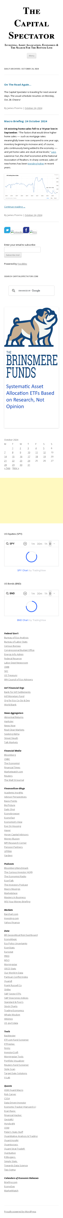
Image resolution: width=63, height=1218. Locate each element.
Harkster (8, 721)
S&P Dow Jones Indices (16, 997)
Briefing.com (10, 1182)
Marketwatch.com (13, 771)
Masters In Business (15, 897)
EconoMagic (10, 939)
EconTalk (9, 880)
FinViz (7, 1048)
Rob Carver (10, 1094)
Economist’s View (13, 821)
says (53, 151)
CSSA (7, 1098)
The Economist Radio (15, 876)
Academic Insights (13, 792)
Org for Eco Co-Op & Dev (17, 700)
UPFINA (8, 851)
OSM (6, 1127)
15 (13, 456)
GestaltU (8, 1119)
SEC (6, 671)
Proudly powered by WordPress (20, 1211)
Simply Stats (11, 1161)
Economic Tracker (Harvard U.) (20, 1106)
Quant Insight (11, 1140)
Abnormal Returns (13, 717)
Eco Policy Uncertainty (15, 943)
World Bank (10, 704)
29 (13, 464)
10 (29, 452)
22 (13, 460)
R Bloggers (10, 1157)
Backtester (10, 1035)
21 (5, 460)
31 (29, 464)
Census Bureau (12, 645)
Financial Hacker (13, 1115)
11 (36, 452)
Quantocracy (11, 1144)
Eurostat (8, 951)
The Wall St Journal (14, 780)
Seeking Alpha (11, 733)
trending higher (36, 163)
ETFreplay (9, 1044)
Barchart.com (11, 914)
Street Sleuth (11, 738)
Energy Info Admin (13, 654)
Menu (31, 55)
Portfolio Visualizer (14, 1060)
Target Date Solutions (15, 1073)
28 (5, 464)
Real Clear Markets (14, 729)
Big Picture (9, 805)
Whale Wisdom (12, 1014)
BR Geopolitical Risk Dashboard (21, 935)
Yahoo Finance (12, 922)
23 (21, 460)
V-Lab (7, 1077)
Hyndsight (9, 1123)
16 (21, 456)
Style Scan (9, 1069)
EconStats (9, 947)
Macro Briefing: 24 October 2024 (25, 121)
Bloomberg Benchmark (16, 868)
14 (5, 456)
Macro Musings (12, 888)
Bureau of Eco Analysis (16, 637)
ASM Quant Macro (13, 1090)
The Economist (12, 763)
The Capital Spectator (32, 22)
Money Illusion (12, 838)
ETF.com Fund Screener (16, 1039)
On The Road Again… (17, 84)
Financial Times (12, 767)
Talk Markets (11, 742)
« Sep (7, 468)
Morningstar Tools (13, 1056)
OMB (6, 666)
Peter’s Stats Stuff (13, 1132)
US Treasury (10, 675)
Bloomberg (10, 754)
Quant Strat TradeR (14, 1148)
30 (21, 464)
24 (29, 460)
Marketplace (11, 893)
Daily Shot (9, 809)
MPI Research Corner (15, 842)
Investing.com (11, 918)
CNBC (7, 759)
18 (36, 456)
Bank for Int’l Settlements (17, 692)
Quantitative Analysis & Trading (20, 1136)
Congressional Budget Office (19, 650)
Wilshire (8, 1018)
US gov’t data (11, 1023)
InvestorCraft (11, 1052)
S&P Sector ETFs (12, 993)
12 (44, 452)
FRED (6, 956)
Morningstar (10, 964)
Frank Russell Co (13, 985)
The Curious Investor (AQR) (18, 872)
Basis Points (10, 801)
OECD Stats (10, 968)
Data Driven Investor (15, 1102)
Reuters (8, 775)
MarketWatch (11, 1190)
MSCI (6, 960)
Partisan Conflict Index (16, 976)
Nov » (15, 468)
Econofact (9, 817)
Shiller (7, 989)
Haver (7, 830)
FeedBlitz (22, 263)
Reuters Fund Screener (16, 1064)
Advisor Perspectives (15, 796)
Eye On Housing (12, 826)
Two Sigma (10, 1169)
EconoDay (9, 1186)
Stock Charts (11, 1006)
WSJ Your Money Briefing (17, 901)
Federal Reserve (13, 658)
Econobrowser (12, 813)
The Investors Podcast (16, 884)
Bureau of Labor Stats (15, 641)
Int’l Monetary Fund (14, 696)
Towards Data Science (16, 1165)
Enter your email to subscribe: (20, 244)
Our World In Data (13, 972)
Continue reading (14, 206)
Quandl (8, 981)
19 (44, 456)
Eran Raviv (10, 1111)
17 (29, 456)
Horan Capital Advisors (16, 834)
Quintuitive (10, 1152)
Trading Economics (14, 1010)
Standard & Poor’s (13, 1002)
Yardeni (8, 855)
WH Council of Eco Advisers (18, 679)
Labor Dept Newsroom (16, 662)
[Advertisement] (31, 500)
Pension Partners (13, 847)
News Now (9, 725)
